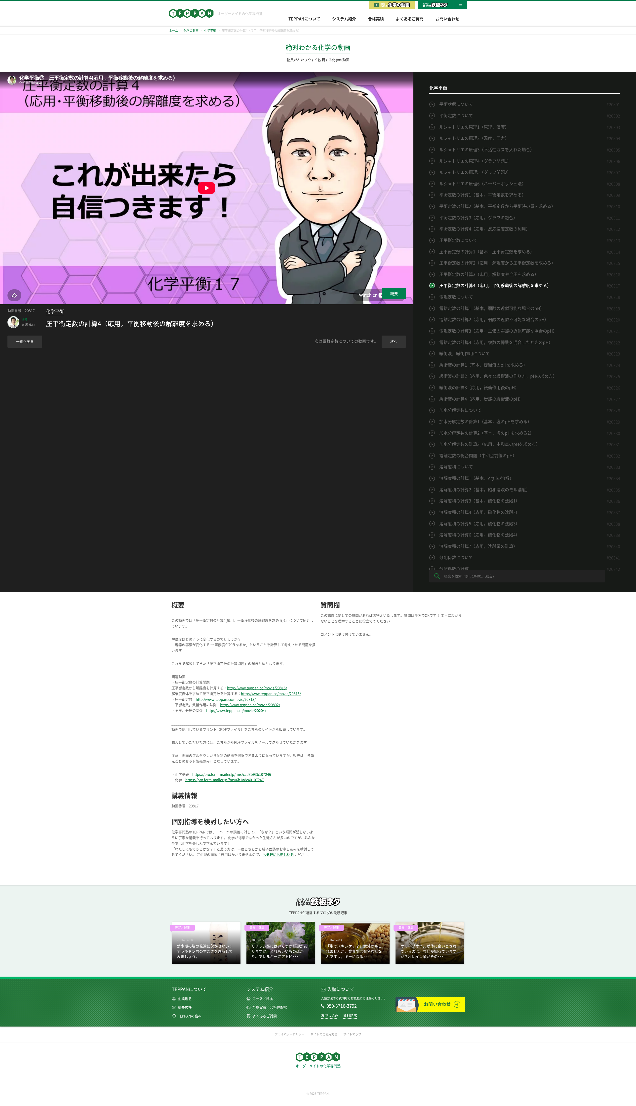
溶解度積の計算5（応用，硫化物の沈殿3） (479, 524)
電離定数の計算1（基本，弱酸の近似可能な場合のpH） (491, 308)
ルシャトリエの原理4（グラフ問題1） (475, 161)
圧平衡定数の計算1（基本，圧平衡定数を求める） (486, 252)
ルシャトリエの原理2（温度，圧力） (474, 138)
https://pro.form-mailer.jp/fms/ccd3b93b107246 (231, 774)
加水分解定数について (460, 410)
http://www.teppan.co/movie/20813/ (226, 699)
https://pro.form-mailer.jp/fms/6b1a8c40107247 (224, 780)
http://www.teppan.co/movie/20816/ (271, 693)
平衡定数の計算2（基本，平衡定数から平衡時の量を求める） (497, 206)
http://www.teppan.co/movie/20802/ (250, 705)
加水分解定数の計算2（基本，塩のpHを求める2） (486, 433)
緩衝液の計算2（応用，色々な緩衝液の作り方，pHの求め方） (498, 376)
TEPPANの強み (189, 1016)
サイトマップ (352, 1034)
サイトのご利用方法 (324, 1034)
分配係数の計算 (454, 569)
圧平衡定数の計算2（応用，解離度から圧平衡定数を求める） (497, 263)
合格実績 (376, 19)
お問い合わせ (447, 19)
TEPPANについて (304, 19)
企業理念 (185, 998)
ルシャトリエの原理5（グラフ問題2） (475, 172)
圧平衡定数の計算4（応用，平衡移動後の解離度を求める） (495, 285)
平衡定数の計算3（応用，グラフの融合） (478, 218)
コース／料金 (262, 998)
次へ (393, 341)
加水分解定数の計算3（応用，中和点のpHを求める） (489, 444)
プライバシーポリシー (290, 1034)
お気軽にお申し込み (278, 854)
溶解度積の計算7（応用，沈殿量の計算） (478, 546)
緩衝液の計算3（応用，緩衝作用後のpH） (479, 387)
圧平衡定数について (458, 240)
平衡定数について (456, 116)
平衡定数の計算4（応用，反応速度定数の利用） (484, 229)
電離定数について (456, 297)
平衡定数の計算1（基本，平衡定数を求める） (482, 195)
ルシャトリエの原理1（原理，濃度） (474, 127)
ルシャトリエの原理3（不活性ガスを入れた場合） (486, 150)
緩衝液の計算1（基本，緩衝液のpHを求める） (483, 365)
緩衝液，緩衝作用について (464, 353)
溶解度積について (456, 467)
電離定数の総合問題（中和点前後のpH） (478, 456)
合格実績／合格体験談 (269, 1007)
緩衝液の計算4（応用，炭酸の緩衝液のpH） (481, 399)
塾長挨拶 (185, 1007)
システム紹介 (344, 19)
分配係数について (456, 557)
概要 (394, 294)
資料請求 (350, 1015)
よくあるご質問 (410, 19)
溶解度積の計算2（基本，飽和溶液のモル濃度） (484, 490)
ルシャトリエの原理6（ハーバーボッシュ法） (482, 184)
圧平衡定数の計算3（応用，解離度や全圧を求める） (489, 274)
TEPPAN (191, 13)
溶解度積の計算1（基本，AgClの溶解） (476, 478)
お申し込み (329, 1015)
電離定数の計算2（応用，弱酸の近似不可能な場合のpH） (494, 319)
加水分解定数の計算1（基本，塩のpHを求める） (485, 422)
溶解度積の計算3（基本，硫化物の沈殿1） (479, 501)
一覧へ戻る (25, 341)
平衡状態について (456, 104)
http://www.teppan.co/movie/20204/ (236, 710)
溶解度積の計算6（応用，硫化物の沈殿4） (479, 535)
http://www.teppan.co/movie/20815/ (257, 688)
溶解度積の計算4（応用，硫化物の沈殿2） (479, 512)
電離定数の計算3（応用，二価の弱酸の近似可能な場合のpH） (498, 331)
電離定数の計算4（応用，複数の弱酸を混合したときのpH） (496, 342)
